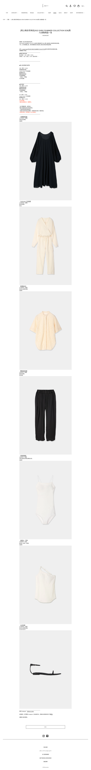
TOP (4, 19)
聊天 (52, 714)
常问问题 (45, 747)
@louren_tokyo (30, 711)
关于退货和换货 (45, 754)
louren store (47, 767)
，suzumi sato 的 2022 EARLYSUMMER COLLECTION (33, 49)
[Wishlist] (75, 6)
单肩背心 (22, 540)
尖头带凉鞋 (22, 625)
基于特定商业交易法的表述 (45, 758)
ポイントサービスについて (45, 750)
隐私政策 (45, 761)
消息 (8, 19)
